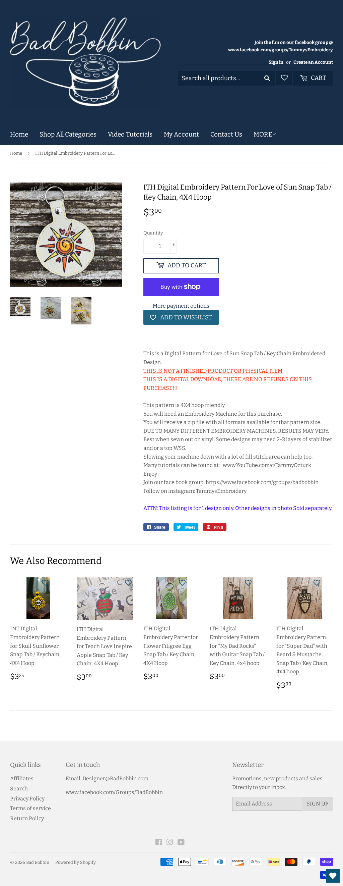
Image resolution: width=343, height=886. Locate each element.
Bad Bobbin (37, 862)
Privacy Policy (27, 798)
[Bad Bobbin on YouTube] (181, 843)
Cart (318, 78)
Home (19, 134)
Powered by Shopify (75, 862)
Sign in (276, 62)
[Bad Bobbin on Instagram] (169, 843)
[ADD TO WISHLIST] (45, 582)
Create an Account (313, 62)
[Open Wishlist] (333, 876)
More (263, 134)
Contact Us (226, 134)
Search (19, 788)
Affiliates (21, 778)
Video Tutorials (130, 134)
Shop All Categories (68, 134)
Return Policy (27, 818)
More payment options (181, 306)
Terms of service (30, 808)
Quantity (153, 233)
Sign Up (317, 803)
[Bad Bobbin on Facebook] (158, 843)
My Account (181, 134)
